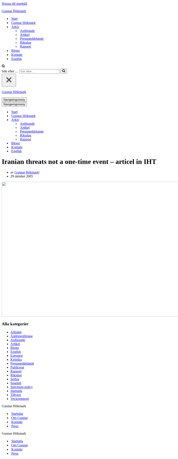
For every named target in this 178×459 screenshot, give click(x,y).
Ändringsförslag (21, 336)
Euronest (16, 355)
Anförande (27, 31)
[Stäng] (9, 80)
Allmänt (15, 332)
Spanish (15, 383)
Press (14, 426)
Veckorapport (19, 399)
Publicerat (17, 367)
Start (14, 18)
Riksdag (25, 42)
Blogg (15, 50)
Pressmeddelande (32, 38)
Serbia (14, 379)
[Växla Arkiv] (77, 120)
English (16, 59)
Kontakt (16, 55)
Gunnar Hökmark (23, 23)
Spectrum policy (21, 387)
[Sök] (3, 66)
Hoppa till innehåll (14, 3)
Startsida (16, 391)
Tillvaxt (15, 395)
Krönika (16, 359)
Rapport (25, 46)
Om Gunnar (19, 418)
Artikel (25, 35)
